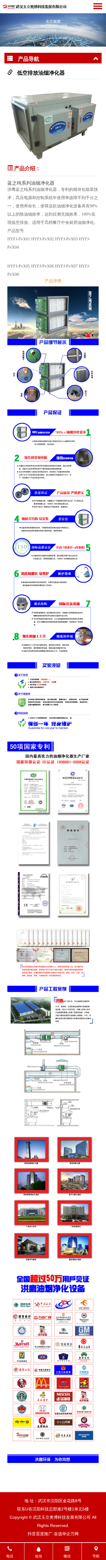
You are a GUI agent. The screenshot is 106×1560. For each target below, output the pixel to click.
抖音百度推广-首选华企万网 (53, 1533)
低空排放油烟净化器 (41, 73)
